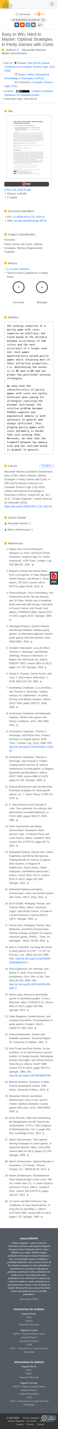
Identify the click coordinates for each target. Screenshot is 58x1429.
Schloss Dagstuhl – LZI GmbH (37, 1418)
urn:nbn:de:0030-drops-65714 (30, 220)
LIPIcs (29, 1317)
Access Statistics (20, 268)
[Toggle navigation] (52, 4)
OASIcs (29, 1321)
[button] (40, 24)
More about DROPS (29, 1299)
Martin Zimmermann (14, 53)
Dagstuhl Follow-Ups (29, 1324)
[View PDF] (29, 146)
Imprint (20, 1424)
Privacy (30, 1424)
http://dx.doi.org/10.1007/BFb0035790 (30, 1075)
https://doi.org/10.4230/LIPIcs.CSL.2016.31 (28, 506)
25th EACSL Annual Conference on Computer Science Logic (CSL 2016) (29, 67)
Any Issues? (51, 1418)
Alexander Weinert (34, 49)
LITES (29, 1344)
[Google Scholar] (33, 564)
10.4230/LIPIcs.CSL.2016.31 (29, 216)
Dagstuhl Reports (29, 1337)
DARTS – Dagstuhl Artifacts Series (29, 1334)
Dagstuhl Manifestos (29, 1341)
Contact (40, 1424)
